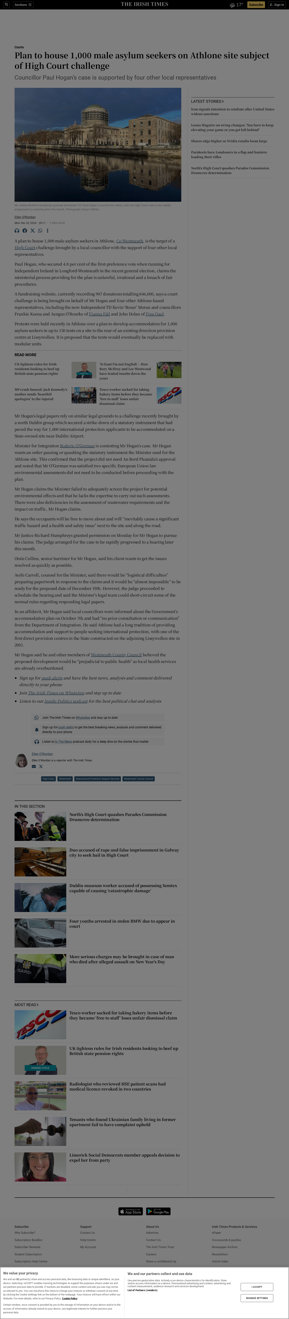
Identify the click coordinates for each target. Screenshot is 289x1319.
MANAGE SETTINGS (257, 1298)
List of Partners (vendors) (142, 1290)
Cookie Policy (69, 1298)
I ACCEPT (257, 1287)
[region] (144, 1293)
